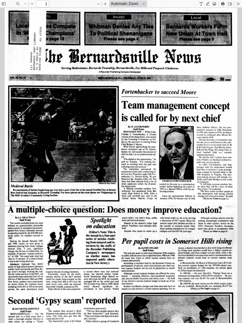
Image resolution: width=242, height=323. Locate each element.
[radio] (201, 3)
